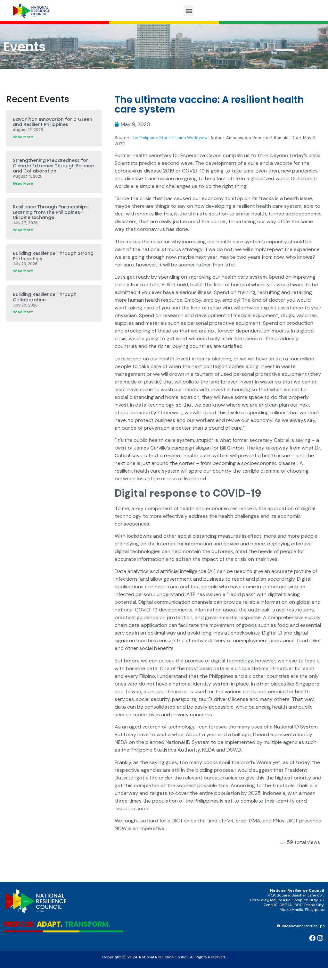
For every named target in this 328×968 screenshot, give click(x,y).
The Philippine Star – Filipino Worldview (169, 137)
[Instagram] (320, 938)
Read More (23, 136)
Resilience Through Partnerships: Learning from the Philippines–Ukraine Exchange (51, 212)
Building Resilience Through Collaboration (45, 297)
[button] (189, 10)
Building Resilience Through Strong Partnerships (53, 256)
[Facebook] (312, 938)
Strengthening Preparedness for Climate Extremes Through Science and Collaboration (53, 165)
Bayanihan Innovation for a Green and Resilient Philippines (52, 122)
